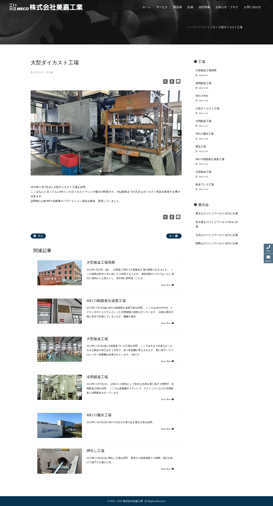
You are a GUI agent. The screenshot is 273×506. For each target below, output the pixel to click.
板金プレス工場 (205, 186)
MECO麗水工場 (99, 415)
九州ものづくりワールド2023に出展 (217, 235)
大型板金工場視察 (101, 262)
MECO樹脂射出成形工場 (106, 301)
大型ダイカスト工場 (208, 110)
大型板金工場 (97, 339)
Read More (166, 285)
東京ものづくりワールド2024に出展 (217, 213)
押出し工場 (95, 451)
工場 (50, 72)
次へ (172, 236)
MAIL (268, 261)
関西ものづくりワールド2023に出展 (217, 243)
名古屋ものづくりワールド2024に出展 (217, 224)
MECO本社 (202, 98)
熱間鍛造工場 (204, 85)
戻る (40, 236)
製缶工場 (202, 148)
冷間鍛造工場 (97, 377)
